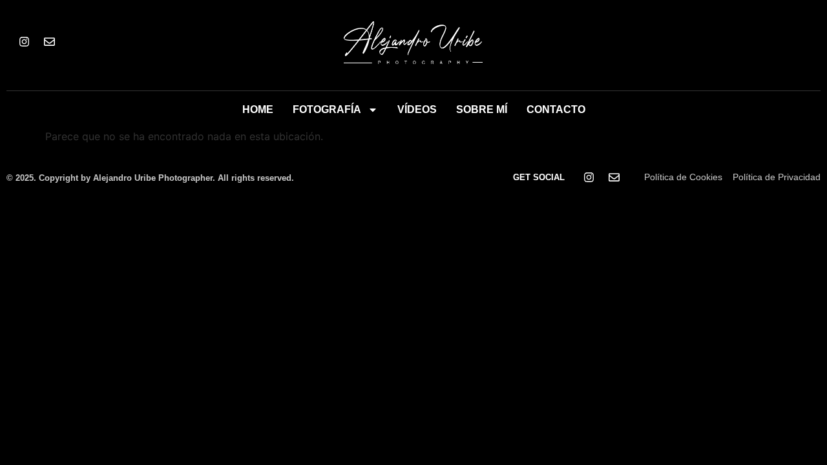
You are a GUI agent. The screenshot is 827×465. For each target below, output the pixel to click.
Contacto (556, 109)
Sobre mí (481, 109)
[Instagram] (24, 42)
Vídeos (417, 109)
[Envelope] (49, 42)
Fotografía (327, 109)
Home (257, 109)
